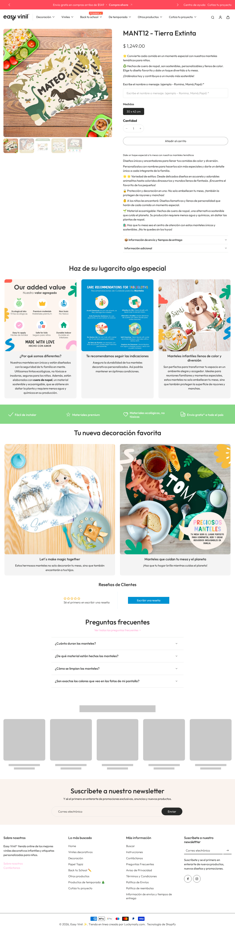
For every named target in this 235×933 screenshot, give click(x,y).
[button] (175, 141)
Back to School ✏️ (80, 870)
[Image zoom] (57, 83)
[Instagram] (197, 879)
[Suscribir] (227, 850)
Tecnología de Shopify (161, 924)
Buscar (130, 846)
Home (72, 846)
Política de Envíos (137, 882)
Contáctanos (11, 868)
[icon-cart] (228, 17)
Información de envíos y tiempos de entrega (149, 896)
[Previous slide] (9, 5)
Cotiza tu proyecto (219, 5)
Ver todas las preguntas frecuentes (116, 630)
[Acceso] (220, 17)
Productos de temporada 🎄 (86, 882)
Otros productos (78, 876)
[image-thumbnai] (10, 145)
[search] (212, 17)
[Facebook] (188, 879)
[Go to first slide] (178, 5)
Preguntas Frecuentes (140, 864)
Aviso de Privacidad (139, 870)
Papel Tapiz (75, 864)
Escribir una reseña (148, 600)
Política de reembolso (140, 888)
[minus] (126, 128)
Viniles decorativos (80, 852)
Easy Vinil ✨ (78, 924)
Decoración (75, 858)
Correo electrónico (70, 811)
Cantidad (130, 121)
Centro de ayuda (194, 5)
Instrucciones (134, 852)
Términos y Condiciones (141, 876)
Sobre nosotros (13, 863)
